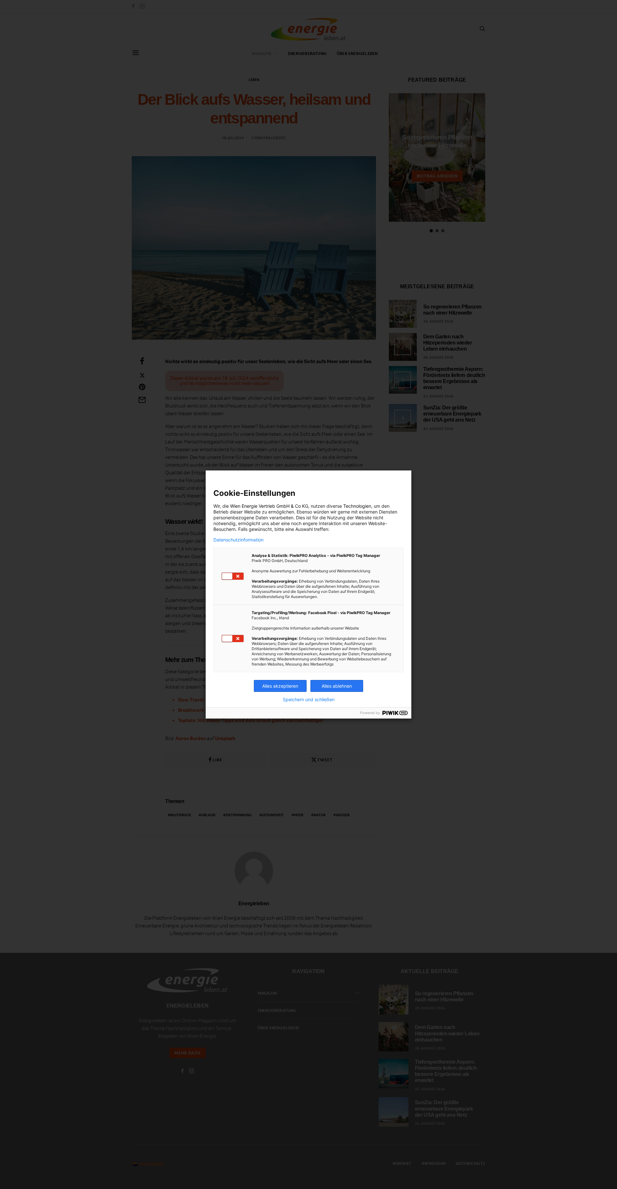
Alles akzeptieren (280, 686)
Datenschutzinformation (238, 539)
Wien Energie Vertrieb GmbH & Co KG (269, 506)
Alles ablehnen (337, 686)
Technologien (357, 506)
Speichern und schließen (309, 699)
